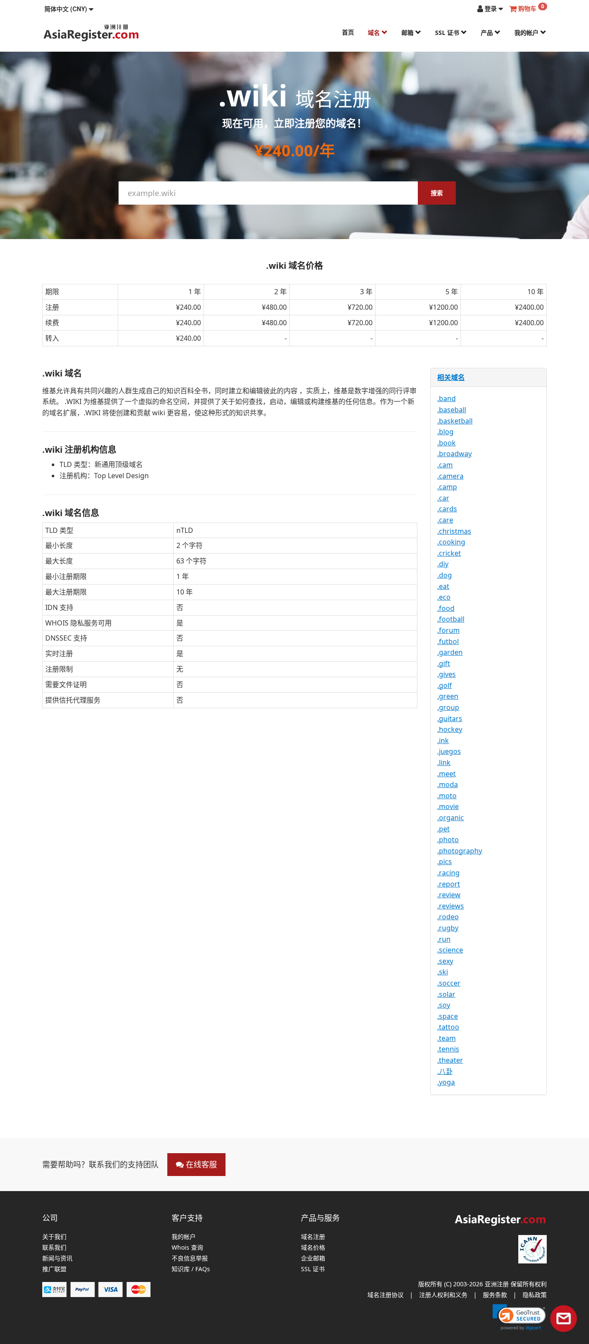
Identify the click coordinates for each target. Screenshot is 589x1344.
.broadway (454, 453)
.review (449, 894)
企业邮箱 (313, 1258)
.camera (450, 476)
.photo (448, 839)
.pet (443, 829)
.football (450, 619)
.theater (450, 1060)
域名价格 (313, 1247)
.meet (446, 773)
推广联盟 (54, 1269)
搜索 (437, 193)
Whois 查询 (187, 1247)
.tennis (448, 1049)
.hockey (449, 729)
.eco (444, 597)
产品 (488, 32)
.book (446, 443)
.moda (447, 784)
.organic (450, 817)
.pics (444, 861)
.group (448, 707)
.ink (443, 740)
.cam (445, 465)
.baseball (451, 409)
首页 (348, 32)
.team (446, 1038)
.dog (444, 575)
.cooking (451, 542)
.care (445, 520)
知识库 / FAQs (191, 1269)
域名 (375, 32)
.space (447, 1016)
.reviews (450, 906)
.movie (448, 806)
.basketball (455, 421)
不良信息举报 (190, 1258)
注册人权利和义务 (443, 1295)
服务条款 (495, 1295)
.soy (443, 1005)
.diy (442, 564)
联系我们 (54, 1247)
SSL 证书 (448, 32)
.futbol (448, 641)
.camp (447, 487)
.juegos (449, 751)
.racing (448, 872)
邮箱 (408, 32)
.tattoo (448, 1027)
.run (444, 939)
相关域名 (451, 377)
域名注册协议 (385, 1295)
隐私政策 (535, 1295)
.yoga (446, 1082)
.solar (446, 994)
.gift (443, 663)
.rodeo (448, 916)
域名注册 (313, 1237)
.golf (444, 685)
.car (443, 498)
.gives (446, 674)
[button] (69, 8)
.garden (450, 652)
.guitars (449, 718)
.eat (443, 586)
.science (450, 950)
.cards (447, 508)
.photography (459, 851)
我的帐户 (527, 32)
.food (445, 608)
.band (446, 398)
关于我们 (54, 1237)
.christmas (454, 531)
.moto (447, 795)
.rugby (447, 928)
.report (448, 884)
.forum (448, 630)
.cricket (449, 553)
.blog (445, 431)
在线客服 (200, 1164)
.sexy (445, 961)
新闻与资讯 (57, 1258)
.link (444, 762)
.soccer (449, 983)
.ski (442, 972)
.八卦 (445, 1071)
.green (447, 696)
